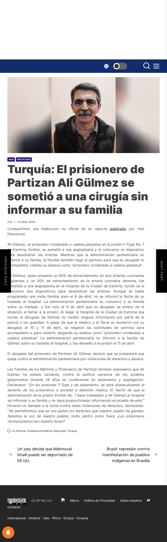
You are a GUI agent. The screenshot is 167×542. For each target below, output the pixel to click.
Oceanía (82, 518)
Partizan (21, 431)
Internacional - (18, 518)
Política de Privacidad (99, 500)
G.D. (9, 222)
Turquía (72, 431)
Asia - (47, 518)
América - (36, 518)
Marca (74, 500)
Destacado (24, 159)
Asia (11, 159)
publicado (118, 229)
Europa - (70, 518)
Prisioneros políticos (39, 431)
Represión (60, 431)
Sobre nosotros (131, 500)
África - (57, 518)
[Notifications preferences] (8, 532)
